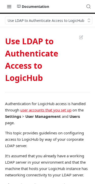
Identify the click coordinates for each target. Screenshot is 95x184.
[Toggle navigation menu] (9, 6)
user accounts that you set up (45, 109)
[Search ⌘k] (88, 6)
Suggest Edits (78, 37)
